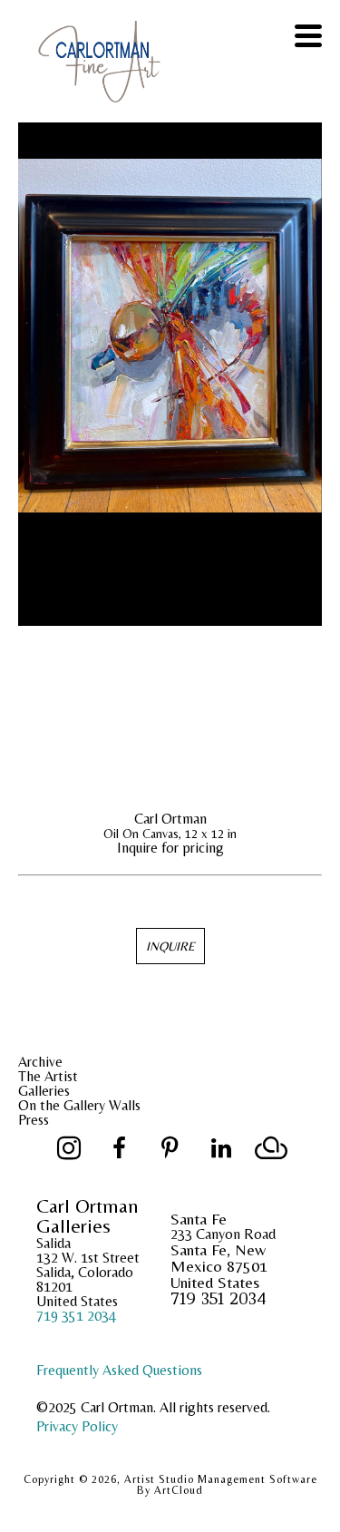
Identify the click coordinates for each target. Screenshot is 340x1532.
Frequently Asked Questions (119, 1370)
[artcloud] (272, 1148)
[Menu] (308, 35)
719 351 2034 (76, 1315)
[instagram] (69, 1148)
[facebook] (119, 1148)
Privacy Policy (77, 1426)
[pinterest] (170, 1148)
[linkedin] (221, 1148)
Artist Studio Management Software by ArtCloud (220, 1485)
